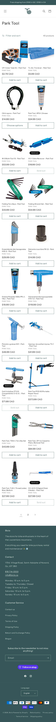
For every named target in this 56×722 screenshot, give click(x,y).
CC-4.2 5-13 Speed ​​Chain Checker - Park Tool (38, 489)
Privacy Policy (11, 615)
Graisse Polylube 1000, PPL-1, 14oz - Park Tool (13, 298)
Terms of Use (11, 621)
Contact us (10, 609)
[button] (5, 11)
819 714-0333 (11, 571)
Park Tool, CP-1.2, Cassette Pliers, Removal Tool (38, 442)
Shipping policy (36, 716)
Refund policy (35, 712)
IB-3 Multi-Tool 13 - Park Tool (13, 159)
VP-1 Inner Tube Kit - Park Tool (14, 68)
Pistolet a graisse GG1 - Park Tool (13, 345)
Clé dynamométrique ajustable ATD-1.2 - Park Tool (40, 298)
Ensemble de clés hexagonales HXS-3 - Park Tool (14, 250)
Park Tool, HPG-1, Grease (38, 113)
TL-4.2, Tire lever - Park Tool (39, 68)
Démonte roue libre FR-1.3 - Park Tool (41, 250)
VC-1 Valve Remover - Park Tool (40, 159)
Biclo (11, 712)
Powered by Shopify (20, 712)
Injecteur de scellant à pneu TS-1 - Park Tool (41, 345)
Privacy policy (48, 712)
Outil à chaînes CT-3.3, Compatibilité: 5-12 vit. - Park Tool (13, 393)
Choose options (15, 125)
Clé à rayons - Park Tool (11, 113)
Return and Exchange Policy (17, 633)
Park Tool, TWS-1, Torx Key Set (14, 441)
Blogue (8, 639)
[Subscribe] (48, 658)
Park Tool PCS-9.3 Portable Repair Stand (38, 392)
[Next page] (35, 515)
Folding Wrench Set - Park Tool (40, 204)
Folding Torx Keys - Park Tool (13, 204)
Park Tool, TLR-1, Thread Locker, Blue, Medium (14, 489)
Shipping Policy (12, 627)
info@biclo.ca (11, 575)
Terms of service (22, 716)
